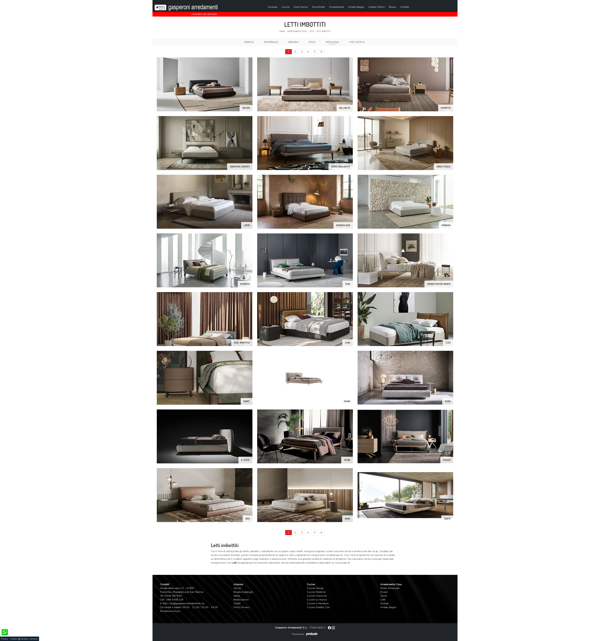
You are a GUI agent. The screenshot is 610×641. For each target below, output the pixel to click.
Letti (311, 31)
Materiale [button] (271, 42)
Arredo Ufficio (376, 7)
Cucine (285, 7)
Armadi (384, 603)
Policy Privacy (242, 607)
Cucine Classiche (317, 596)
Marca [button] (249, 42)
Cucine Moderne (316, 592)
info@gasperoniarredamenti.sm (187, 603)
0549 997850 (173, 596)
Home (282, 31)
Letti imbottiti (324, 31)
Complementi (336, 7)
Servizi (237, 588)
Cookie (14, 639)
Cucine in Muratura (318, 603)
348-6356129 (174, 599)
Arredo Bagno (356, 7)
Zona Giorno (301, 7)
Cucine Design (315, 588)
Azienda (272, 7)
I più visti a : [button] (357, 42)
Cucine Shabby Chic (318, 607)
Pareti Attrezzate (389, 588)
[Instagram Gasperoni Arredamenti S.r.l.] (333, 627)
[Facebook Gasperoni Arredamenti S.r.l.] (330, 627)
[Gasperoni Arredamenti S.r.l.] (186, 8)
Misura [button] (293, 42)
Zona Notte (318, 7)
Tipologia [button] (332, 42)
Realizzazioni (241, 599)
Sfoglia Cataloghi (243, 592)
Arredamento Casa (297, 31)
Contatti (404, 7)
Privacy (4, 639)
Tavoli (383, 596)
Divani (384, 592)
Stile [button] (312, 42)
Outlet (237, 603)
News (237, 596)
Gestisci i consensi (29, 639)
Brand (392, 7)
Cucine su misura (317, 599)
